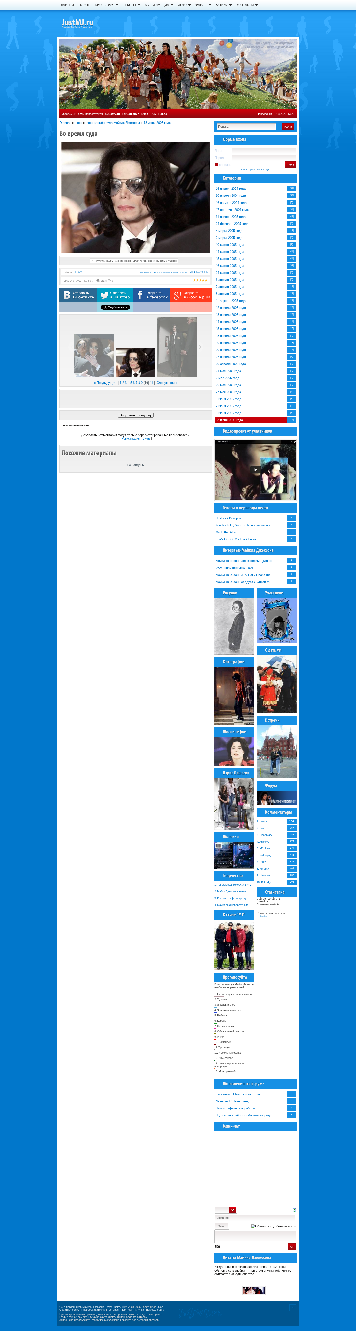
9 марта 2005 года (229, 238)
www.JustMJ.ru (116, 1306)
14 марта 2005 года (230, 252)
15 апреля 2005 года (231, 329)
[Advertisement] (135, 398)
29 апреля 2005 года (231, 364)
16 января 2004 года (231, 188)
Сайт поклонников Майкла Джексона (81, 1306)
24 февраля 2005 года (232, 223)
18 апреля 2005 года (231, 336)
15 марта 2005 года (230, 259)
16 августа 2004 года (231, 202)
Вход (144, 113)
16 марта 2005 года (230, 266)
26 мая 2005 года (228, 385)
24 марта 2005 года (230, 273)
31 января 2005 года (231, 216)
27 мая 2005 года (228, 392)
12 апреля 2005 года (231, 308)
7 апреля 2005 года (230, 287)
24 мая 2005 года (228, 371)
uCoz (160, 1306)
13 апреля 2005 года (231, 315)
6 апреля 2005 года (230, 280)
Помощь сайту (155, 1309)
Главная (65, 122)
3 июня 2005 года (228, 413)
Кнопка (139, 1309)
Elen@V (78, 272)
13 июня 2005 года (157, 122)
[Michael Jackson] (86, 23)
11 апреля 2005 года (231, 301)
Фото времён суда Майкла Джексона (113, 122)
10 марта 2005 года (230, 245)
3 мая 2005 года (227, 378)
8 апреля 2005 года (230, 294)
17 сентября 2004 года (232, 209)
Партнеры (127, 1309)
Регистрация (130, 113)
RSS (153, 113)
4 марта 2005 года (229, 231)
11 (151, 383)
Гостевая (113, 1309)
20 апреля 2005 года (231, 350)
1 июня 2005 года (228, 399)
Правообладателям (93, 1309)
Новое (162, 113)
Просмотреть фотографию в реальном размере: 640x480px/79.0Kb (173, 272)
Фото (78, 122)
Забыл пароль (248, 169)
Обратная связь (69, 1309)
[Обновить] (294, 1210)
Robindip (262, 916)
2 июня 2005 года (228, 406)
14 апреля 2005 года (231, 322)
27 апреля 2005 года (231, 357)
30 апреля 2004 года (231, 195)
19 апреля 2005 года (231, 343)
